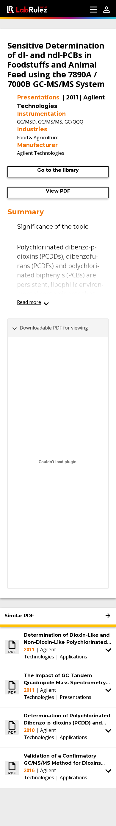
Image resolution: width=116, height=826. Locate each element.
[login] (106, 9)
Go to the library (58, 170)
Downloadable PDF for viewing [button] (54, 327)
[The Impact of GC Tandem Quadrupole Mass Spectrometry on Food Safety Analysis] (12, 687)
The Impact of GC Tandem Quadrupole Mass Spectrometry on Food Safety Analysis (65, 679)
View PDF (58, 191)
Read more (29, 302)
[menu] (93, 9)
